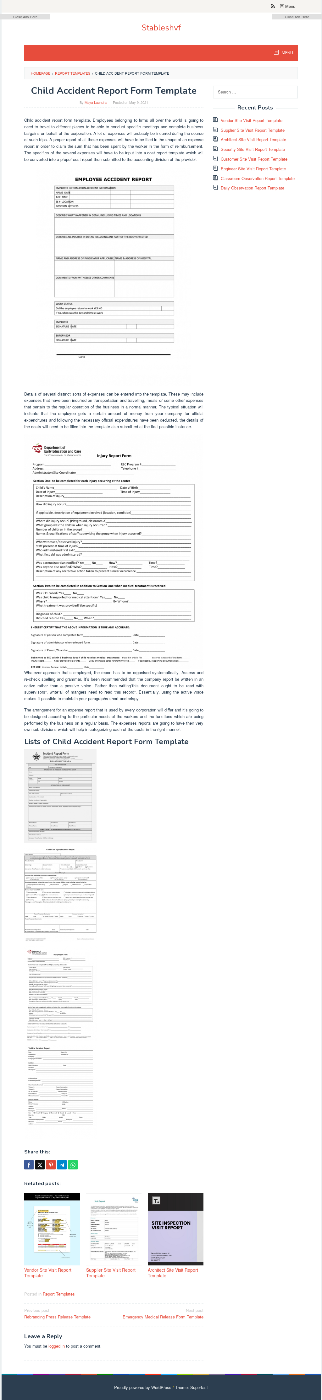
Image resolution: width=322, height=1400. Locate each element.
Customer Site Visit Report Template (254, 159)
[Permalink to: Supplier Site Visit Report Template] (114, 1229)
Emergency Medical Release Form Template (163, 1313)
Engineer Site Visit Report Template (253, 169)
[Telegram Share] (62, 1164)
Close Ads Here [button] (25, 16)
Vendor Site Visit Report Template (47, 1273)
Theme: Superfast (191, 1387)
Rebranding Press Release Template (57, 1313)
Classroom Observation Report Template (258, 178)
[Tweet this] (40, 1164)
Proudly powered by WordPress (142, 1387)
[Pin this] (51, 1164)
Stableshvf (161, 27)
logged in (56, 1346)
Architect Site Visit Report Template (173, 1273)
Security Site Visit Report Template (253, 149)
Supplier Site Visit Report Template (111, 1273)
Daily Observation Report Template (252, 188)
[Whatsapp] (73, 1164)
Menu (289, 6)
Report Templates (59, 1294)
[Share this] (29, 1164)
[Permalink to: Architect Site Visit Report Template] (175, 1229)
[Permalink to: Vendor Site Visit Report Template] (52, 1229)
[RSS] (272, 6)
